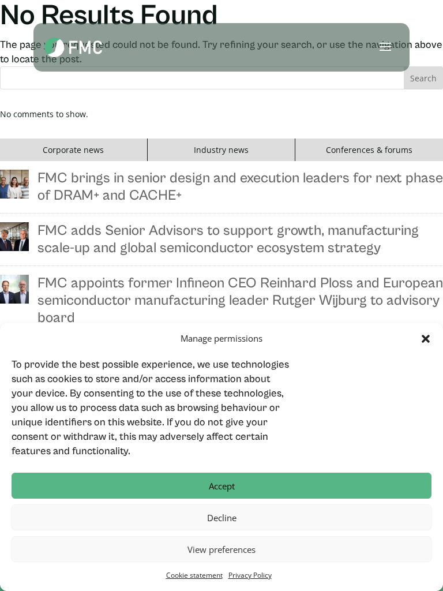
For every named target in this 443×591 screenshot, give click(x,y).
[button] (425, 339)
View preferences (221, 549)
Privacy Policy (250, 575)
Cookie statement (194, 575)
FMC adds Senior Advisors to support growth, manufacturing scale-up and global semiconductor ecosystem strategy (228, 239)
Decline (221, 517)
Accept (222, 486)
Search (423, 78)
